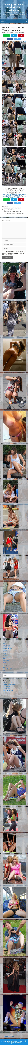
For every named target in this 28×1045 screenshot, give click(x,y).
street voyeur (11, 209)
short (4, 653)
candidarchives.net (8, 1036)
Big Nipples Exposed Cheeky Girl (12, 211)
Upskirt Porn (6, 688)
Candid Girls (13, 208)
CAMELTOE (6, 645)
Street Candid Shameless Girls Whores (14, 213)
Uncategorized (7, 664)
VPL (4, 670)
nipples (5, 650)
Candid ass (7, 208)
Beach (4, 643)
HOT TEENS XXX (8, 690)
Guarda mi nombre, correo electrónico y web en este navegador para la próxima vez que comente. (13, 253)
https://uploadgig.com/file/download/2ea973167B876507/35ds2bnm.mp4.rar (14, 195)
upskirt (5, 665)
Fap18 (4, 692)
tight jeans (6, 660)
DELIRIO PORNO (8, 682)
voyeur (5, 667)
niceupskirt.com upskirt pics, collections (14, 7)
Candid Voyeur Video (9, 684)
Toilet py (5, 662)
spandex (6, 206)
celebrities (6, 647)
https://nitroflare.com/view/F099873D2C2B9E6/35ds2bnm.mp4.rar (14, 197)
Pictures (5, 652)
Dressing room (7, 648)
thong (4, 658)
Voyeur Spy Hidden (8, 669)
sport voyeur (6, 657)
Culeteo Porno (7, 686)
